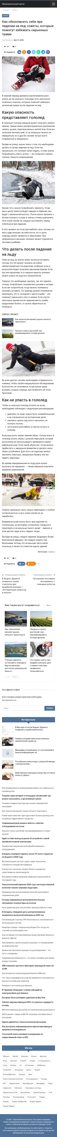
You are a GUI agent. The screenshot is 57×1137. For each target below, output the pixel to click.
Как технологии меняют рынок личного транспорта (24, 811)
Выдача (22, 1074)
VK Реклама (29, 1065)
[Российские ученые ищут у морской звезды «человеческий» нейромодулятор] (7, 764)
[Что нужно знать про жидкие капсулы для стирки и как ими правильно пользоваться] (41, 649)
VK (20, 1065)
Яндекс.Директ (35, 1102)
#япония (13, 1061)
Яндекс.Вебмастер (19, 1102)
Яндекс (6, 1102)
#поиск (34, 1056)
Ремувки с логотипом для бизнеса (17, 985)
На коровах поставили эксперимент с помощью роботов (44, 581)
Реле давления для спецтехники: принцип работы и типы (27, 907)
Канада (44, 1079)
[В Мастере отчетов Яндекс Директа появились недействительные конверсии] (7, 730)
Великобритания (9, 1074)
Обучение (18, 1088)
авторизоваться (9, 700)
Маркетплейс (15, 1083)
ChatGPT (23, 1061)
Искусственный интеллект (13, 1079)
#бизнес (6, 1056)
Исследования (32, 1079)
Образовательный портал (13, 4)
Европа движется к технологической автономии (24, 1022)
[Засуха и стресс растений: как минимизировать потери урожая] (7, 334)
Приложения (25, 1092)
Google (32, 1061)
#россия (43, 1056)
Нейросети (7, 1088)
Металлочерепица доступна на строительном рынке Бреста (28, 1010)
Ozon (5, 1065)
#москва (24, 1056)
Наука (5, 16)
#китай (15, 1056)
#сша (5, 1061)
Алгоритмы (19, 1070)
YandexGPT (7, 1070)
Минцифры (40, 1083)
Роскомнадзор (18, 1097)
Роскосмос (31, 1097)
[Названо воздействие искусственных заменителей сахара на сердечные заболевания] (7, 741)
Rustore (13, 1065)
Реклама (6, 1097)
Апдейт (37, 1070)
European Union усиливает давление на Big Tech (23, 998)
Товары (42, 1097)
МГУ (4, 1083)
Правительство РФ (10, 1092)
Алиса (28, 1070)
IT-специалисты (44, 1061)
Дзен (30, 1074)
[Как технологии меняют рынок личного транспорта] (7, 322)
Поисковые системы (33, 1088)
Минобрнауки (28, 1083)
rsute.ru (51, 552)
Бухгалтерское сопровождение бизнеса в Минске (23, 973)
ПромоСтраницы (39, 1092)
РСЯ (50, 1092)
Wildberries (41, 1065)
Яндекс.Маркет (9, 1106)
